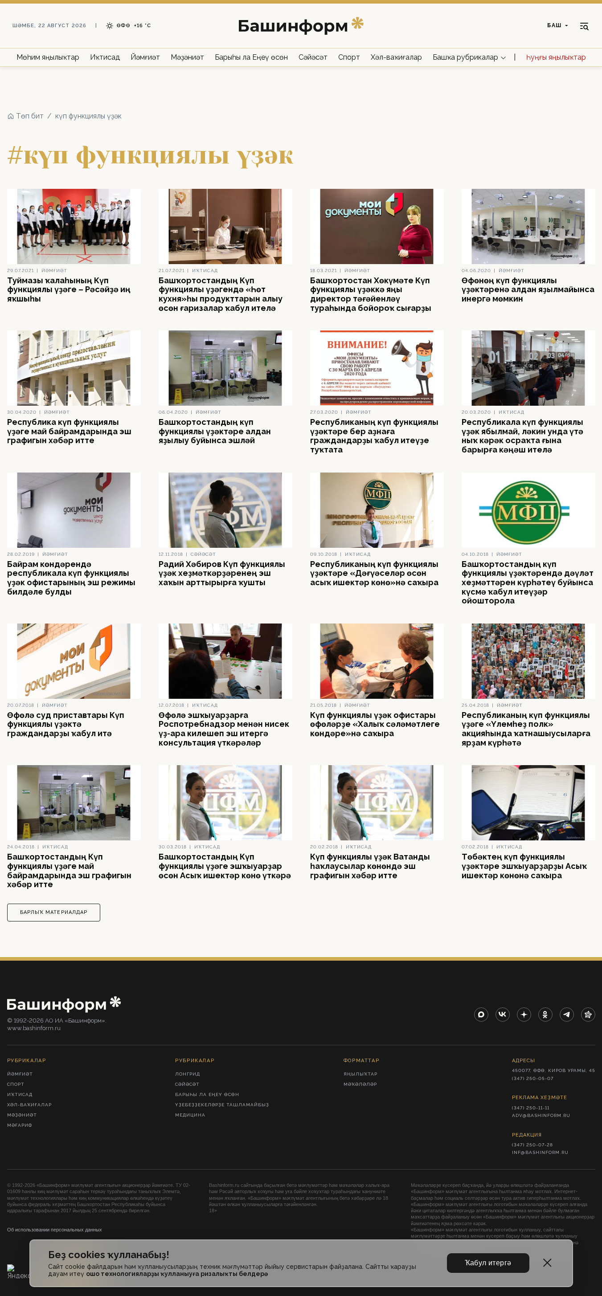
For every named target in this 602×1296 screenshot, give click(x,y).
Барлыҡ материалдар (54, 912)
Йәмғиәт (145, 57)
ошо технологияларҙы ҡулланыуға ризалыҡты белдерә (177, 1273)
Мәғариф (19, 1125)
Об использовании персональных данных (54, 1229)
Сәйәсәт (313, 57)
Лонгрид (187, 1074)
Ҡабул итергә (488, 1263)
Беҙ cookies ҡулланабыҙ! (108, 1254)
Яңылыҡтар (360, 1074)
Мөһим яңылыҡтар (47, 57)
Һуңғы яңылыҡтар (556, 57)
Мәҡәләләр (360, 1084)
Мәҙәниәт (187, 57)
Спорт (349, 57)
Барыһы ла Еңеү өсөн (251, 57)
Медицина (190, 1115)
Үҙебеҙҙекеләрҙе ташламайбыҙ (222, 1104)
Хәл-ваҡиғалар (396, 57)
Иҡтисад (105, 57)
